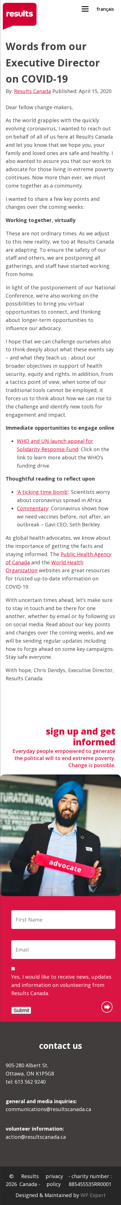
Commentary (32, 508)
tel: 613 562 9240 (26, 1081)
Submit (21, 1010)
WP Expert (93, 1195)
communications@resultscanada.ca (48, 1105)
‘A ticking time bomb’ (42, 492)
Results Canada (32, 91)
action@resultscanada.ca (36, 1132)
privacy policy (54, 1180)
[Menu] (85, 8)
